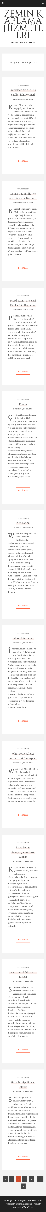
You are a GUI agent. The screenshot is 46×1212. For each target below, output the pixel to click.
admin (31, 99)
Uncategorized (23, 85)
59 (40, 1179)
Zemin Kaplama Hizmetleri (23, 26)
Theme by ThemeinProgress (19, 1204)
